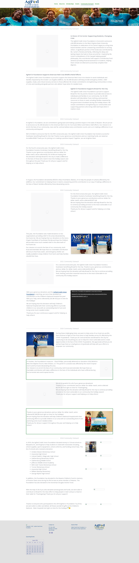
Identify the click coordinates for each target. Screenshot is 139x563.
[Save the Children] (102, 244)
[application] (92, 306)
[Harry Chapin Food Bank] (81, 244)
